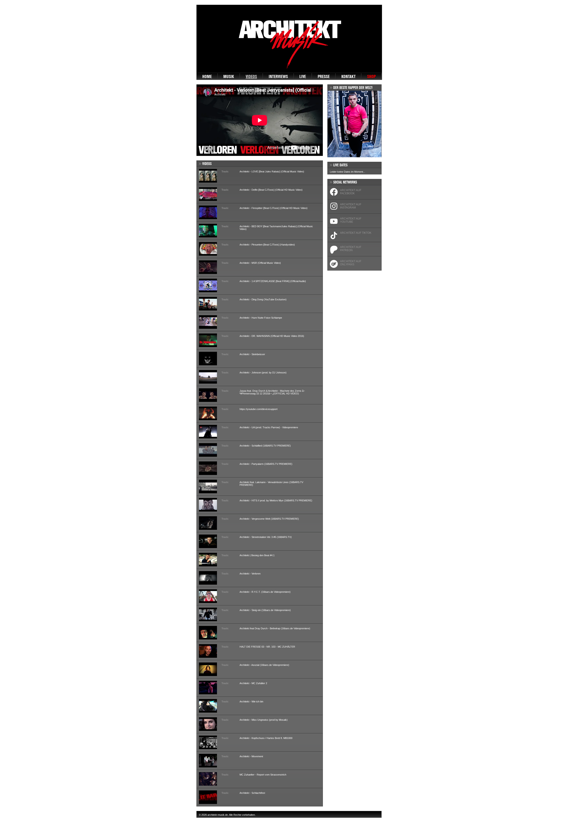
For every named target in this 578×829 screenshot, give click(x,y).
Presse (324, 76)
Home (207, 76)
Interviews (278, 76)
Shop (371, 76)
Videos (251, 76)
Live (302, 76)
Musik (228, 76)
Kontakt (348, 76)
